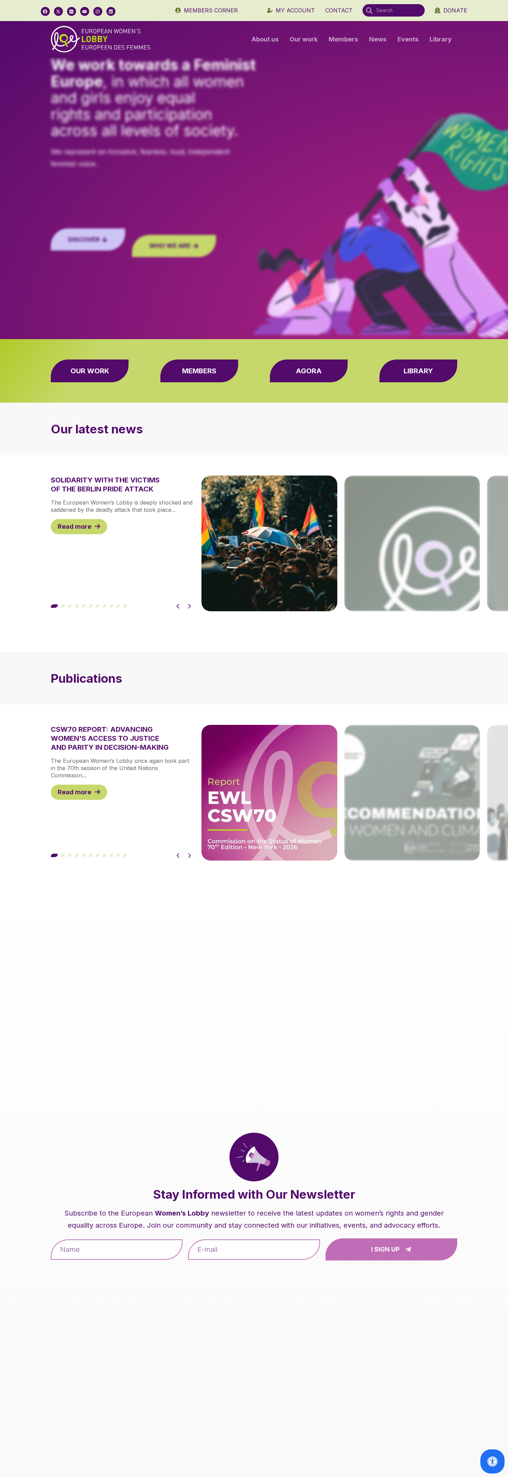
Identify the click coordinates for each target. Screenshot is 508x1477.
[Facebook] (45, 11)
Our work (304, 39)
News (377, 39)
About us (265, 39)
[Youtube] (84, 11)
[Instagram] (97, 11)
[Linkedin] (110, 11)
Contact (338, 10)
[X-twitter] (58, 11)
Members (343, 39)
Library (441, 39)
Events (407, 39)
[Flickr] (71, 11)
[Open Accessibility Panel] (492, 1461)
